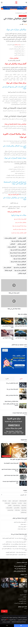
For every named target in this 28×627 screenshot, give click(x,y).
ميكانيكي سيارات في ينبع (20, 222)
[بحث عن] (26, 3)
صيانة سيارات (14, 503)
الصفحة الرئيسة (23, 594)
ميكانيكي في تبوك (21, 264)
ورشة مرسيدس (10, 510)
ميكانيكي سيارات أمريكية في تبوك (17, 252)
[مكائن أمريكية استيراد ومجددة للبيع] (5, 580)
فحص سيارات (7, 503)
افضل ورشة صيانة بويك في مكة (21, 338)
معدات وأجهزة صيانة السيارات (20, 603)
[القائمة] (1, 3)
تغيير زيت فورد (15, 500)
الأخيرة (7, 378)
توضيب (9, 500)
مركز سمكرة (24, 505)
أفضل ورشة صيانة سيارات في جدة (19, 541)
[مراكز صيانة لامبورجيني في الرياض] (7, 321)
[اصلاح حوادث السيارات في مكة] (7, 333)
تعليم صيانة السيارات (22, 598)
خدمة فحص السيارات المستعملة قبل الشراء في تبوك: (15, 183)
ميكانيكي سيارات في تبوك (16, 29)
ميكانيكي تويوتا (23, 507)
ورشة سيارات (17, 510)
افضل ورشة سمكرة (22, 500)
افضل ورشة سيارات (22, 546)
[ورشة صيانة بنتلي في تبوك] (14, 301)
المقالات (24, 596)
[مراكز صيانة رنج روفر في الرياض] (23, 397)
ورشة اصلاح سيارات (22, 554)
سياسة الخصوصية (22, 601)
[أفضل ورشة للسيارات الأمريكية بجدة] (23, 465)
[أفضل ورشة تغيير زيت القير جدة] (23, 580)
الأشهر (21, 378)
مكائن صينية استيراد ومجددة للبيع (11, 475)
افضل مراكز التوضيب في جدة (12, 383)
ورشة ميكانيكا (8, 270)
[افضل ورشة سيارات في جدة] (23, 391)
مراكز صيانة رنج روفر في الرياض (12, 395)
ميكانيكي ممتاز (7, 267)
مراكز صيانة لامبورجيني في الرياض (8, 326)
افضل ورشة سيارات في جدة (12, 389)
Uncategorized (18, 13)
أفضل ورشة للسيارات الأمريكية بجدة (11, 463)
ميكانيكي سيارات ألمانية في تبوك (17, 249)
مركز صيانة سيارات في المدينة (19, 229)
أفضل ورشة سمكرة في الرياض (20, 522)
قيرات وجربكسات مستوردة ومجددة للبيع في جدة (10, 470)
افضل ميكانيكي (21, 238)
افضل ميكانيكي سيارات (10, 238)
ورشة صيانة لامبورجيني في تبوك (19, 226)
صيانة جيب (20, 503)
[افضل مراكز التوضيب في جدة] (23, 385)
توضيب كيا (4, 500)
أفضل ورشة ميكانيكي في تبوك (15, 64)
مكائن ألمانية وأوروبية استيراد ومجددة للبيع (10, 482)
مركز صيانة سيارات (16, 505)
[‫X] (7, 625)
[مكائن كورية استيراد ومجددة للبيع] (14, 585)
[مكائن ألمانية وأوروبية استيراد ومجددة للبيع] (23, 483)
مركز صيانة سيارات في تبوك (16, 83)
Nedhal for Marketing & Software (19, 621)
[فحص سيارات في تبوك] (14, 285)
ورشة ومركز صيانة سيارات (20, 552)
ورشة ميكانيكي (21, 273)
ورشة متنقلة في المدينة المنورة (11, 401)
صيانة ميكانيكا (18, 44)
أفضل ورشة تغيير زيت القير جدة (18, 459)
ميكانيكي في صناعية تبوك (19, 267)
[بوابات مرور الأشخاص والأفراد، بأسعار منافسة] (23, 405)
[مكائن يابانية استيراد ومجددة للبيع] (23, 585)
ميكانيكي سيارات (11, 247)
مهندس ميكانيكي (21, 244)
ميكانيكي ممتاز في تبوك (19, 270)
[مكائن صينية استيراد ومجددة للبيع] (23, 477)
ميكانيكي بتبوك (21, 247)
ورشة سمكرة (24, 510)
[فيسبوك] (21, 625)
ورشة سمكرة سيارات (22, 528)
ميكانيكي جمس (16, 507)
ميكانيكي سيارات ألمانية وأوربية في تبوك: (15, 124)
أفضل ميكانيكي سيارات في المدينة (18, 232)
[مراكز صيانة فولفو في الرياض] (21, 321)
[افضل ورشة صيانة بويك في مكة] (21, 333)
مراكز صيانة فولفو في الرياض (21, 326)
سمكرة (25, 503)
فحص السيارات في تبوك (13, 194)
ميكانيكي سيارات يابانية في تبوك (18, 261)
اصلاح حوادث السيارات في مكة (8, 338)
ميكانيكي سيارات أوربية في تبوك (18, 255)
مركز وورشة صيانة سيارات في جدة (19, 548)
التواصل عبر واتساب (6, 621)
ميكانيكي (12, 244)
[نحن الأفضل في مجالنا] (14, 7)
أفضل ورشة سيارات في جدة (20, 538)
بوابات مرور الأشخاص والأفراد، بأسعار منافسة (10, 404)
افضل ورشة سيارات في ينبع (20, 219)
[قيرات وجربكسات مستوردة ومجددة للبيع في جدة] (23, 471)
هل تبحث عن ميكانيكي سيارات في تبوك (14, 198)
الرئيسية (24, 13)
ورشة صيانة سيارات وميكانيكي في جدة (18, 544)
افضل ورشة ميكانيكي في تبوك (18, 241)
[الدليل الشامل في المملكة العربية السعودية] (19, 2)
